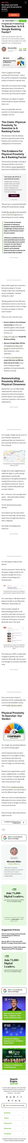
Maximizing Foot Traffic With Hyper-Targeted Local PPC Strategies (14, 948)
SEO (3, 829)
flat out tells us (11, 212)
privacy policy (15, 919)
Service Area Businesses (14, 357)
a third (9, 73)
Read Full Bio (14, 858)
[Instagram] (12, 1100)
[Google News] (6, 1096)
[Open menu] (3, 21)
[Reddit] (15, 1100)
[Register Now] (14, 1003)
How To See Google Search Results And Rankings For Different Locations (14, 935)
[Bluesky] (8, 1100)
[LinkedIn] (10, 1096)
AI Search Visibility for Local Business (13, 1066)
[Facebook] (17, 1096)
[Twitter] (21, 1096)
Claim (6, 337)
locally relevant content (14, 705)
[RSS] (19, 1100)
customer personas (17, 787)
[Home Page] (12, 20)
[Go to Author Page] (4, 49)
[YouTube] (14, 1096)
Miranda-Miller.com (14, 864)
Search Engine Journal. (16, 1138)
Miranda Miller (12, 48)
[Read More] (14, 1029)
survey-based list (17, 167)
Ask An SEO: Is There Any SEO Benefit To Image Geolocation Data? (14, 942)
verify (13, 337)
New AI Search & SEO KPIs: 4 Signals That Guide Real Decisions (12, 1015)
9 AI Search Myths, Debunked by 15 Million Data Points (13, 1041)
